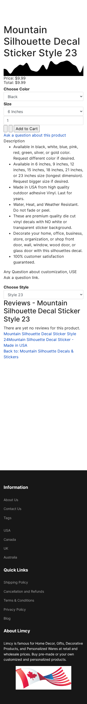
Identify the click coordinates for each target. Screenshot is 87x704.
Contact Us (12, 509)
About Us (11, 500)
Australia (10, 557)
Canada (10, 539)
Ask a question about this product (35, 135)
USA (7, 530)
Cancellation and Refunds (24, 591)
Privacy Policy (15, 609)
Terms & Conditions (19, 600)
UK (6, 548)
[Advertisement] (43, 403)
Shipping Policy (16, 582)
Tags (7, 518)
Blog (7, 618)
